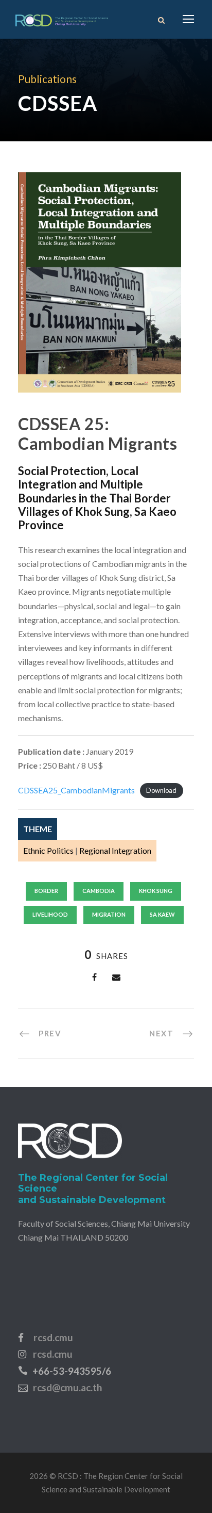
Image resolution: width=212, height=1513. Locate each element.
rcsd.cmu (53, 1337)
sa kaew (162, 914)
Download (161, 791)
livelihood (50, 914)
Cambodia (98, 890)
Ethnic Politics (48, 850)
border (46, 890)
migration (109, 914)
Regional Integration (115, 850)
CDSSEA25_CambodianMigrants (76, 790)
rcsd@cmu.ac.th (67, 1387)
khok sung (155, 890)
